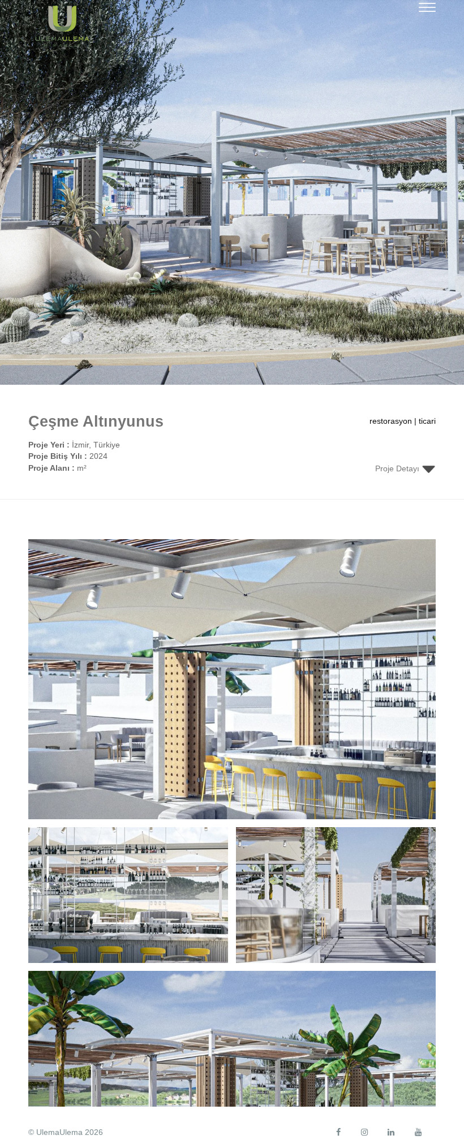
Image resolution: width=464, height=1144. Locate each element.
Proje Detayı (398, 468)
